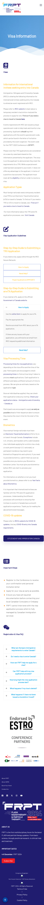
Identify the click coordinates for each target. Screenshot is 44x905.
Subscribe (8, 861)
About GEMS (5, 782)
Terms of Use (22, 889)
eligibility (15, 178)
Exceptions (27, 437)
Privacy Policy (22, 894)
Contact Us (5, 789)
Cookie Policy (22, 900)
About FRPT (5, 778)
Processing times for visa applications (17, 364)
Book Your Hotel (7, 785)
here (23, 119)
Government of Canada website (15, 300)
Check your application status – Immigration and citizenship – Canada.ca (21, 400)
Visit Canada (29, 215)
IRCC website (20, 109)
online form (16, 314)
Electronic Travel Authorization (17, 434)
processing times (10, 374)
